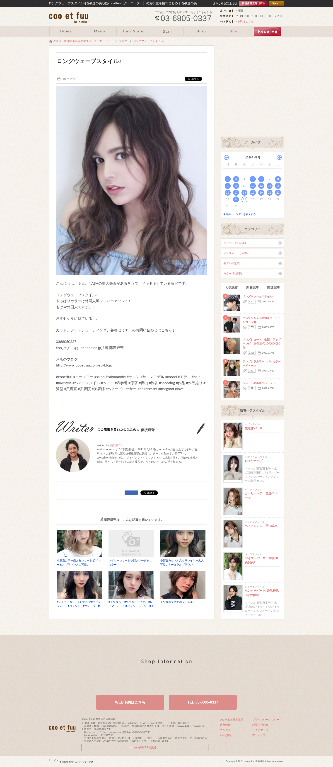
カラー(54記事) (232, 273)
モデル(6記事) (231, 263)
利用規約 (225, 735)
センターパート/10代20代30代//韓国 (262, 593)
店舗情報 (225, 724)
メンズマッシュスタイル (258, 296)
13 (261, 185)
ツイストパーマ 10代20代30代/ (261, 560)
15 (278, 185)
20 (261, 192)
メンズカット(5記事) (236, 253)
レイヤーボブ (254, 460)
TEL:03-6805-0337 (202, 702)
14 (269, 185)
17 (236, 192)
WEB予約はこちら (130, 702)
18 (244, 192)
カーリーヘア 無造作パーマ (261, 496)
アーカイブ (259, 735)
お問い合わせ (260, 724)
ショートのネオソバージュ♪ (260, 383)
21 (269, 192)
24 (236, 199)
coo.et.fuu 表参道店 (232, 719)
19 (252, 192)
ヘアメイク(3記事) (234, 243)
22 (278, 192)
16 (227, 192)
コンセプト (227, 730)
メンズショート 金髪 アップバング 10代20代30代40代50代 (262, 343)
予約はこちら (245, 21)
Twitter (159, 676)
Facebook (173, 676)
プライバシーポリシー (265, 719)
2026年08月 (252, 157)
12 (252, 185)
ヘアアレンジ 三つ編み (261, 525)
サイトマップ (260, 730)
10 (236, 185)
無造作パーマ (254, 428)
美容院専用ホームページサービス (76, 762)
